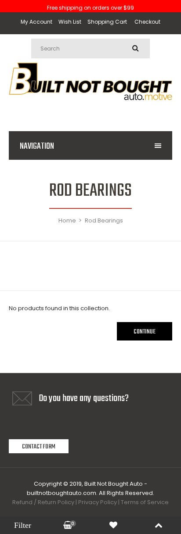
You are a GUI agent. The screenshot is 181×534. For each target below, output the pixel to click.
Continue (145, 331)
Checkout (147, 21)
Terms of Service (145, 502)
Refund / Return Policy (43, 502)
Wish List (69, 21)
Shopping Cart (107, 21)
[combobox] (90, 48)
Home (67, 220)
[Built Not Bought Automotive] (90, 111)
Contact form (38, 446)
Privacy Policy (97, 502)
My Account (36, 21)
